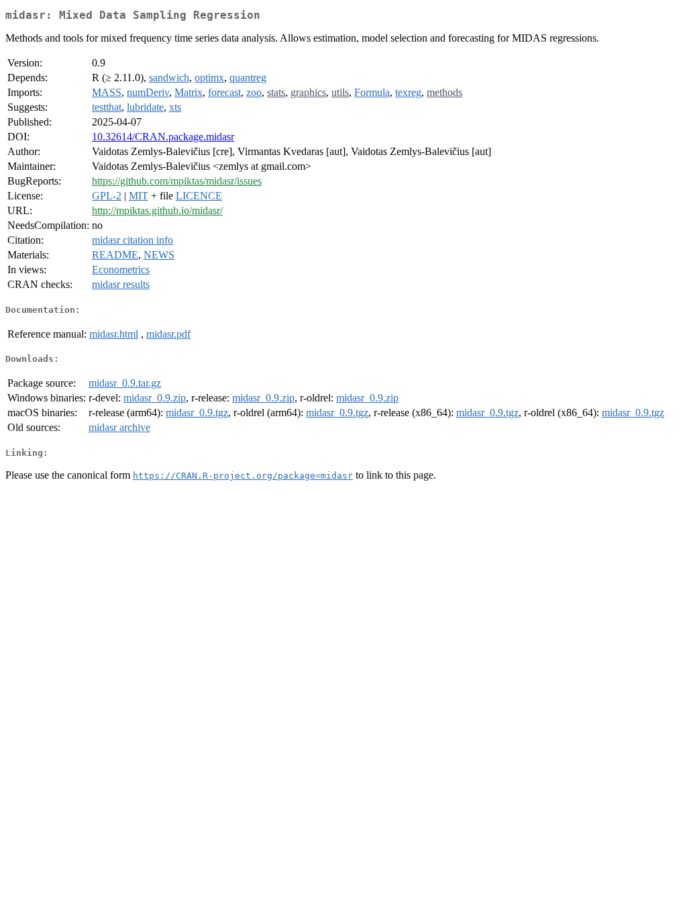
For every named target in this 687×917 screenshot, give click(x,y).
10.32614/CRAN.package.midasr (163, 136)
